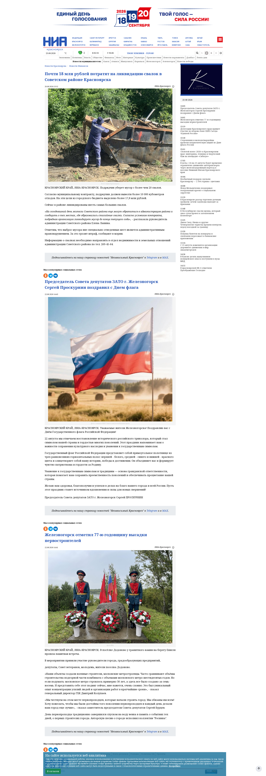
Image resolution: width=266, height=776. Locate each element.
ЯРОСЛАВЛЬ (162, 45)
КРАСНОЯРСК (77, 42)
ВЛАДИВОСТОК (130, 45)
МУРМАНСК (94, 45)
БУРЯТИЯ (112, 42)
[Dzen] (206, 53)
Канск (106, 61)
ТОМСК (175, 38)
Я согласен (53, 771)
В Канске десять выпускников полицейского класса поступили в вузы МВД (200, 259)
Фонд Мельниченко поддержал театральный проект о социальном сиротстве (198, 190)
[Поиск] (197, 53)
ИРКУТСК (112, 38)
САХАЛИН (127, 38)
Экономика (64, 57)
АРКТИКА (189, 38)
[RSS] (202, 53)
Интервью (128, 57)
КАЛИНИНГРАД (96, 42)
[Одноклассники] (216, 53)
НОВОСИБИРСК (147, 45)
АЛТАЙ (188, 42)
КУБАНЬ (144, 38)
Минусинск (126, 61)
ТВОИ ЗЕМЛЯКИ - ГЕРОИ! (140, 53)
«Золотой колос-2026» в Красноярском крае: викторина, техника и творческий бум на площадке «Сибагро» (200, 154)
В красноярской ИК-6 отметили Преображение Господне (196, 269)
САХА (187, 45)
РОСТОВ (161, 42)
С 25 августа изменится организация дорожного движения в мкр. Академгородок (198, 247)
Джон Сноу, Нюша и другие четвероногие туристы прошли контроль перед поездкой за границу (201, 224)
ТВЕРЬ (160, 38)
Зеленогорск (169, 61)
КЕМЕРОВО (176, 45)
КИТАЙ (199, 38)
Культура (139, 57)
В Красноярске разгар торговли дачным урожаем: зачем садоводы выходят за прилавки (200, 202)
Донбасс (190, 57)
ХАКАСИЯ (175, 42)
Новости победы (185, 61)
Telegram (152, 257)
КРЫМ (199, 42)
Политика (77, 57)
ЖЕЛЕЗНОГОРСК (78, 45)
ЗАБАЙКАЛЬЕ (114, 45)
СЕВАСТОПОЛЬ (203, 45)
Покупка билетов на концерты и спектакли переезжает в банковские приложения (198, 236)
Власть (87, 57)
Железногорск (153, 61)
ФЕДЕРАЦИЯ (77, 38)
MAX (165, 257)
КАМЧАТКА (128, 42)
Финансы (109, 57)
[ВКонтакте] (211, 53)
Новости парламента (173, 57)
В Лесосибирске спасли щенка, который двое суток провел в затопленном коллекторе (200, 213)
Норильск (139, 61)
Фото (118, 57)
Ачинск (115, 61)
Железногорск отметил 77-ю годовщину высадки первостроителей (200, 121)
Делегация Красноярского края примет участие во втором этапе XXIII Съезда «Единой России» (200, 131)
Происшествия (154, 57)
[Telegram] (221, 53)
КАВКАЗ (144, 42)
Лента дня (202, 57)
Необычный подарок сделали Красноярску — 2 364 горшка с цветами (200, 180)
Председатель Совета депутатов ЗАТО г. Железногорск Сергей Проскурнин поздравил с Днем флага (200, 110)
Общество (97, 57)
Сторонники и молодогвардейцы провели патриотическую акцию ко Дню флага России (200, 142)
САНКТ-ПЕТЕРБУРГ (97, 38)
